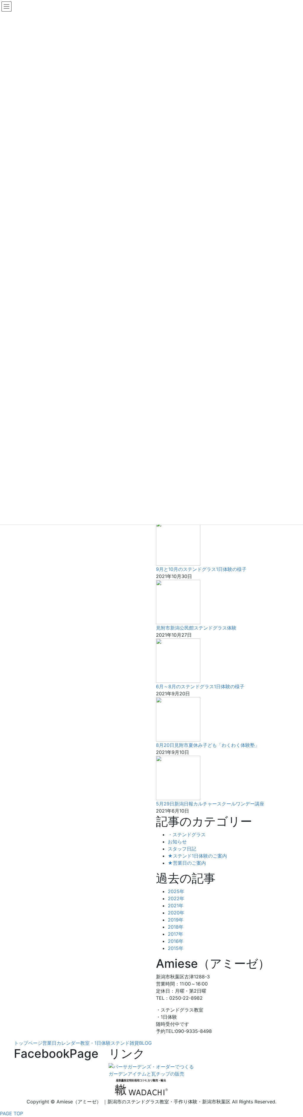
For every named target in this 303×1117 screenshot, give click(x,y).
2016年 (175, 941)
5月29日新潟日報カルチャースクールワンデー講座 (210, 804)
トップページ (28, 1043)
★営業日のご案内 (187, 863)
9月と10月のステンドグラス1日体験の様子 (201, 569)
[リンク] (151, 1070)
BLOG (145, 1043)
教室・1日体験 (95, 1043)
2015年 (175, 948)
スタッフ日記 (182, 849)
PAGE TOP (11, 1113)
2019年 (175, 920)
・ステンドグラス (187, 834)
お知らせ (177, 842)
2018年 (175, 927)
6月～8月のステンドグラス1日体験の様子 (200, 686)
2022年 (176, 898)
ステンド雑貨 (125, 1043)
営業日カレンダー (61, 1043)
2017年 (175, 934)
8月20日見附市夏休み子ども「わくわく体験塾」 (208, 745)
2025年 (176, 891)
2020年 (176, 913)
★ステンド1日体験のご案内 (197, 856)
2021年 (175, 906)
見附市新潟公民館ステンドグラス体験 (196, 628)
